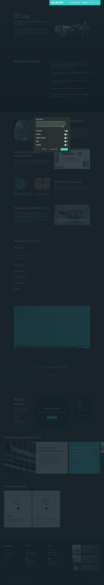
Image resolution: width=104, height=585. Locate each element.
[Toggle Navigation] (97, 3)
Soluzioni (85, 2)
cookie (62, 126)
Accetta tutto (64, 149)
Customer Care (75, 2)
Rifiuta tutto (44, 149)
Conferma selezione (54, 149)
